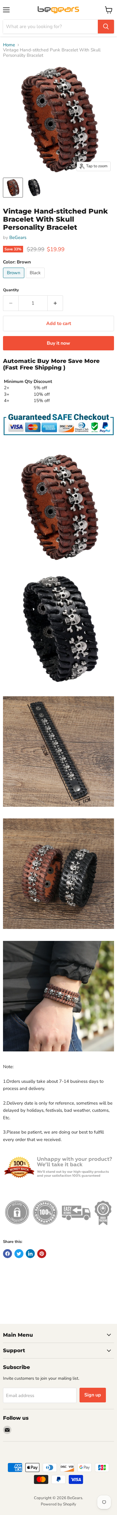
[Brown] (14, 280)
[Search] (106, 26)
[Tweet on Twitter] (18, 1253)
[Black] (36, 280)
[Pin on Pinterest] (41, 1253)
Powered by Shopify (58, 1504)
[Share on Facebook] (7, 1253)
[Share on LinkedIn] (30, 1253)
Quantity (11, 290)
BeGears (17, 237)
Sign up (92, 1395)
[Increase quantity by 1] (55, 303)
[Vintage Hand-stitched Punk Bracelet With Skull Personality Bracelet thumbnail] (12, 187)
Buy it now (58, 343)
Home (9, 44)
